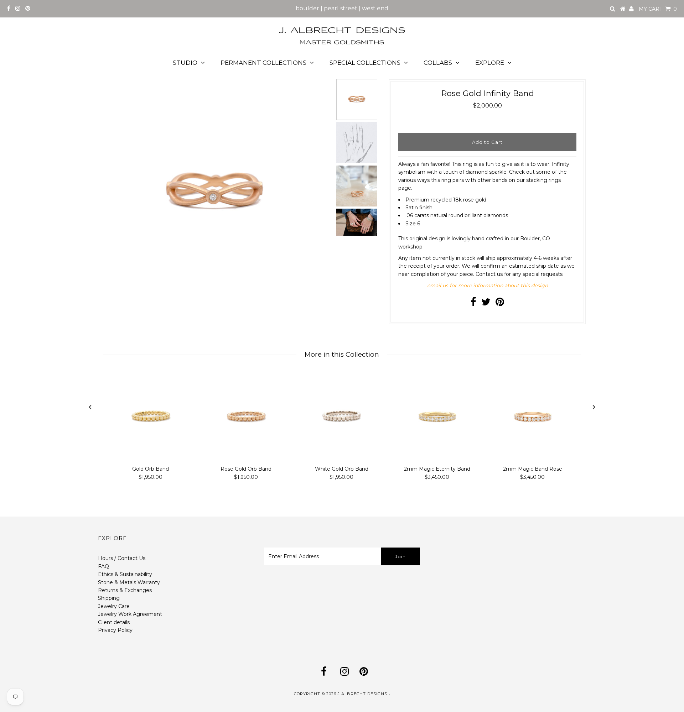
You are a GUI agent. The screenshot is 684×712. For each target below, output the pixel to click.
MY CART (658, 9)
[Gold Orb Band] (151, 416)
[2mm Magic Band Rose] (533, 416)
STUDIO (185, 62)
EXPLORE (489, 62)
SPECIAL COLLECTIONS (365, 62)
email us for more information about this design (487, 285)
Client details (114, 622)
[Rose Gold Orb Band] (246, 416)
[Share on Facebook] (473, 303)
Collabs (438, 62)
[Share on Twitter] (486, 303)
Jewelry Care (114, 606)
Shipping (109, 598)
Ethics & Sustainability (125, 574)
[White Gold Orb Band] (342, 416)
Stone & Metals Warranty (129, 582)
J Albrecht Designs (362, 693)
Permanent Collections (263, 62)
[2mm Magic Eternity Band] (437, 416)
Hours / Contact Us (121, 558)
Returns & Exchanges (125, 590)
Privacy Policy (115, 630)
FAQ (103, 566)
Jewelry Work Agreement (130, 614)
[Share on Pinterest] (500, 303)
